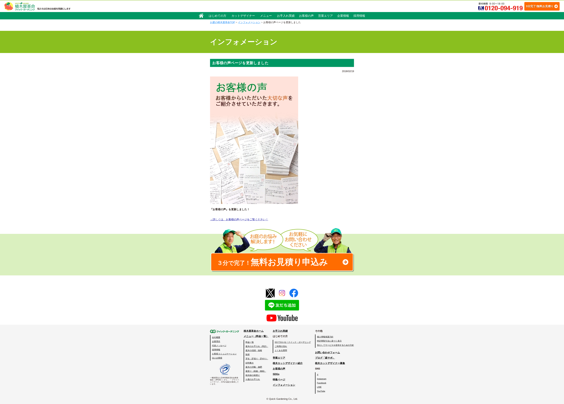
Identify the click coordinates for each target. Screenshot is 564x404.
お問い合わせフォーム (327, 352)
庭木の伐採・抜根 (254, 350)
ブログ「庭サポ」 (325, 357)
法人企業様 (217, 358)
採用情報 (359, 15)
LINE (319, 387)
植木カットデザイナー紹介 (288, 363)
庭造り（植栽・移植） (256, 371)
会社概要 (216, 337)
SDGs (276, 374)
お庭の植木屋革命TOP (222, 22)
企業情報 (343, 15)
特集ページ (279, 379)
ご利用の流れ (281, 346)
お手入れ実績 (286, 15)
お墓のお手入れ (253, 379)
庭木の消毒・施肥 (254, 367)
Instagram (321, 379)
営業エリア (325, 15)
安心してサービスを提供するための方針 (335, 345)
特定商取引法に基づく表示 (329, 341)
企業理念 (216, 341)
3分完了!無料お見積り (540, 6)
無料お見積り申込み (272, 262)
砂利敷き (250, 363)
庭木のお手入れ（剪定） (257, 346)
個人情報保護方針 (325, 337)
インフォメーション (249, 22)
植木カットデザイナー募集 (330, 363)
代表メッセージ (219, 345)
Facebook (321, 383)
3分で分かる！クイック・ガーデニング (293, 342)
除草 (248, 354)
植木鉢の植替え (253, 375)
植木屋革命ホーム (254, 331)
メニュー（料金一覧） (256, 336)
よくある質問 (281, 350)
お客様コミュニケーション (224, 354)
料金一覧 (250, 342)
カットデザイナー (243, 15)
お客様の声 (306, 15)
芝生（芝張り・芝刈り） (257, 358)
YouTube (321, 391)
